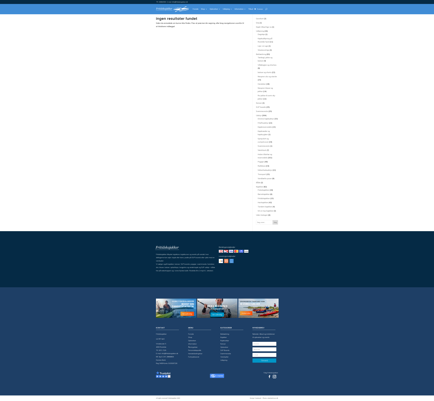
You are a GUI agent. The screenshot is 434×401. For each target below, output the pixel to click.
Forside (195, 9)
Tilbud (250, 9)
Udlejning (226, 9)
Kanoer (223, 344)
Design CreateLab (255, 398)
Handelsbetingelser (195, 354)
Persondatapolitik (194, 350)
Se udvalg (187, 314)
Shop (203, 9)
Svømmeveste (225, 354)
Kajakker (223, 337)
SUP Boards (224, 350)
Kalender (246, 313)
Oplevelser (214, 9)
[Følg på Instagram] (274, 376)
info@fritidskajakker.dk (170, 353)
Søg (275, 222)
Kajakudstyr (224, 341)
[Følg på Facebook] (269, 377)
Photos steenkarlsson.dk (270, 398)
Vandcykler (224, 357)
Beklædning (224, 334)
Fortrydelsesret (193, 357)
